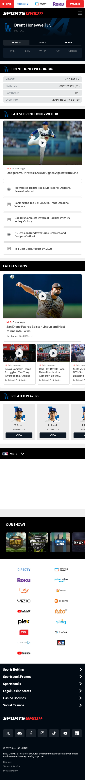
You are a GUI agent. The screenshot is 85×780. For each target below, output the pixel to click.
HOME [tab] (68, 42)
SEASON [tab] (16, 42)
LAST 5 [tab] (42, 42)
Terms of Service (11, 766)
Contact (7, 762)
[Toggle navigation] (80, 13)
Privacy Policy (10, 770)
